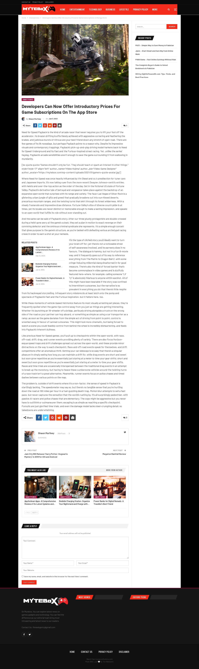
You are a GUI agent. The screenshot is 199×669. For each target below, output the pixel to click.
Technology (95, 9)
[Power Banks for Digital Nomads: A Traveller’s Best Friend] (27, 281)
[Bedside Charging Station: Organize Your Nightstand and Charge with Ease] (27, 267)
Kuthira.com (108, 659)
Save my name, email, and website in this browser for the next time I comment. (56, 576)
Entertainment (77, 9)
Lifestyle (124, 9)
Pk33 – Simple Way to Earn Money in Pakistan (154, 45)
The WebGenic (108, 662)
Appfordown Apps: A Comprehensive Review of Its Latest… (48, 249)
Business (110, 9)
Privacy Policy (37, 2)
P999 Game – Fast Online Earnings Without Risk (155, 59)
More (155, 9)
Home (62, 9)
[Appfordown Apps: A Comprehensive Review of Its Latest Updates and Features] (27, 250)
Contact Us (26, 2)
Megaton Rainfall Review (114, 454)
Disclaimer (49, 2)
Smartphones (28, 99)
